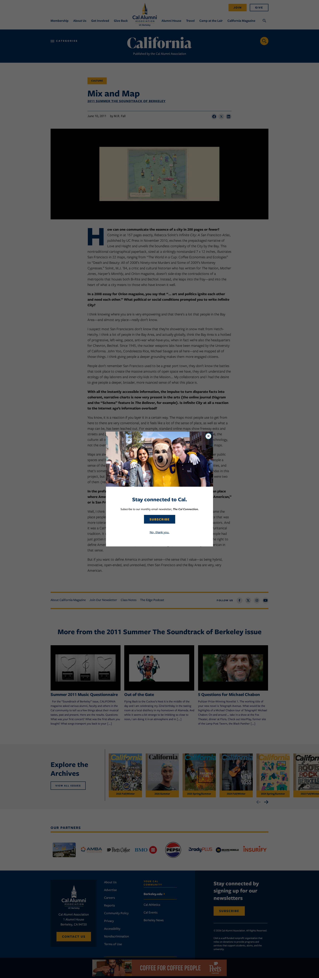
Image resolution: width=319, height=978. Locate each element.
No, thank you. (159, 532)
